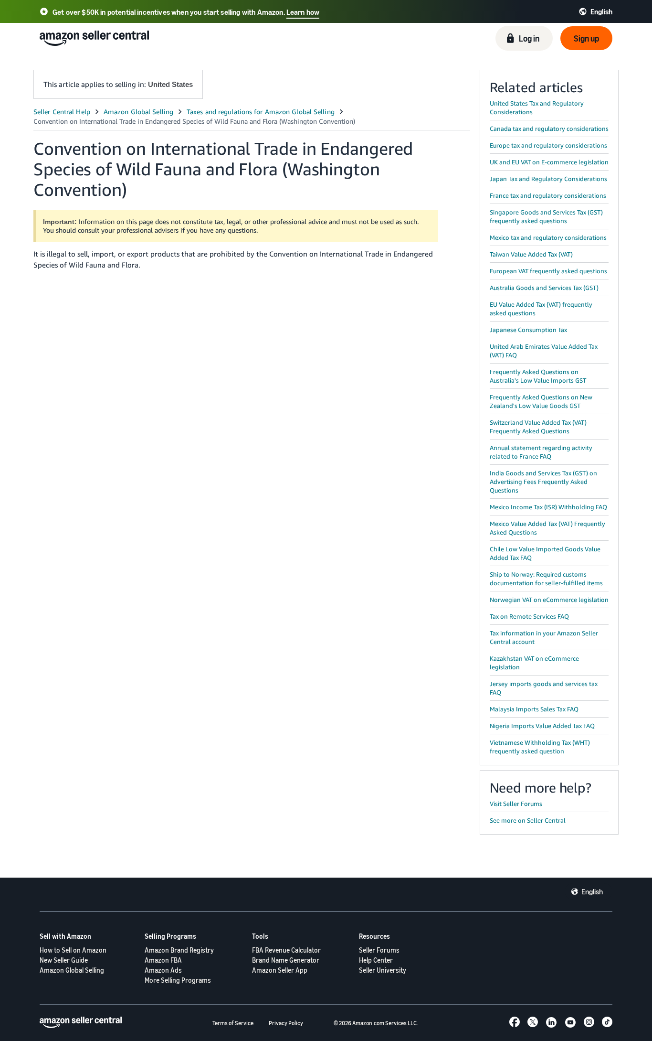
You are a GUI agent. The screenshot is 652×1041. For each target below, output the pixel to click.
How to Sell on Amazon (73, 950)
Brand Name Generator (285, 960)
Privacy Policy (286, 1023)
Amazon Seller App (279, 970)
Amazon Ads (163, 970)
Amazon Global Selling (72, 970)
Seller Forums (379, 950)
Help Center (376, 960)
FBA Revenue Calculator (286, 950)
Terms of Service (232, 1023)
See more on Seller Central (528, 820)
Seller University (382, 970)
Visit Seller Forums (516, 803)
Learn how (302, 12)
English (592, 891)
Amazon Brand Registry (179, 950)
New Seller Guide (64, 960)
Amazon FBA (163, 960)
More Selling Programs (178, 980)
